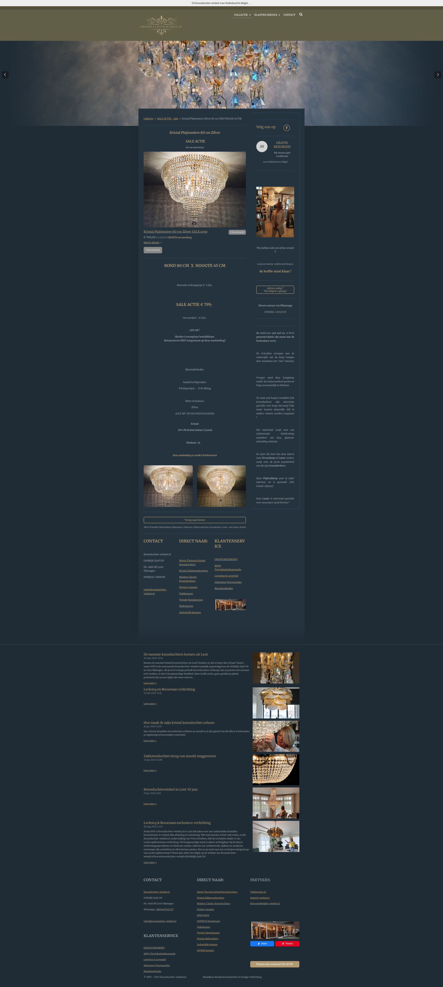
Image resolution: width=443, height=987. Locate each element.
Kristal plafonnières (207, 938)
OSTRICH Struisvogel (208, 921)
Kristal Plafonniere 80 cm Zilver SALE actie (175, 232)
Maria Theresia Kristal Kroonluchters (217, 892)
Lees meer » (150, 683)
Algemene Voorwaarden (228, 582)
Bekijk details (151, 242)
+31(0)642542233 (164, 909)
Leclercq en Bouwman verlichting (169, 689)
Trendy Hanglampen (191, 599)
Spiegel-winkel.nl (259, 897)
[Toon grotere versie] (195, 189)
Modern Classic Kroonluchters (213, 903)
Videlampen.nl (258, 892)
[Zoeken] (301, 14)
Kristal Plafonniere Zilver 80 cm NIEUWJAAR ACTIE (212, 118)
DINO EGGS (203, 915)
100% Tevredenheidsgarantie (159, 953)
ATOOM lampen (205, 950)
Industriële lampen (190, 612)
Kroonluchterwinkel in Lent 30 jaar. (171, 789)
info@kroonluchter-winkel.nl (160, 921)
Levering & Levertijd (226, 575)
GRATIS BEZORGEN (226, 559)
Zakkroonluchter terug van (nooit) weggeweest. (180, 756)
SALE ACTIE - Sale (167, 118)
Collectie (148, 118)
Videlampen (186, 593)
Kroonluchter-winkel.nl (157, 892)
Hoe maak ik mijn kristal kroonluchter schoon (179, 723)
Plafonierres (186, 606)
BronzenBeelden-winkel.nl (265, 903)
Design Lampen (188, 587)
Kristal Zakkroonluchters (193, 570)
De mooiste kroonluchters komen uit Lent (176, 654)
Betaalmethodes (224, 588)
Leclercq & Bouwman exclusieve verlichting (177, 823)
